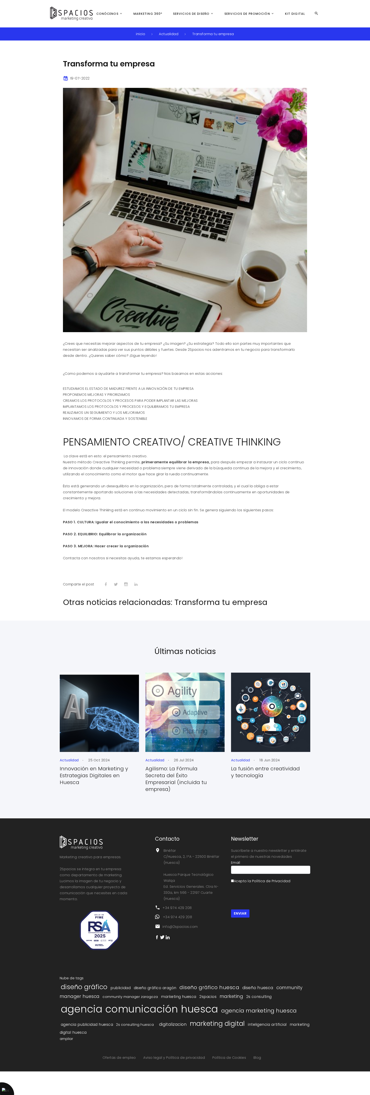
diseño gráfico (84, 987)
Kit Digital (295, 14)
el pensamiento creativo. (125, 456)
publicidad (120, 987)
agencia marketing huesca (259, 1010)
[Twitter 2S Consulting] (162, 937)
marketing (231, 996)
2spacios (207, 996)
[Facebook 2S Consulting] (157, 937)
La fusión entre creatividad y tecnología (265, 772)
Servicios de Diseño (191, 14)
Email (235, 862)
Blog (257, 1057)
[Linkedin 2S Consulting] (168, 937)
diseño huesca (257, 988)
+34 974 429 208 (177, 907)
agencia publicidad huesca (87, 1024)
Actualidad (168, 34)
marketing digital (217, 1023)
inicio (140, 34)
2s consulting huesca (135, 1024)
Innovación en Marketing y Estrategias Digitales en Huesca (94, 775)
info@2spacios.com (180, 926)
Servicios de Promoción (247, 14)
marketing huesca (178, 996)
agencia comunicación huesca (139, 1009)
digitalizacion (173, 1024)
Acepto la (262, 881)
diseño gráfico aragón (155, 987)
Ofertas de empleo (120, 1057)
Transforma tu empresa (213, 34)
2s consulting (259, 996)
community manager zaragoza (130, 996)
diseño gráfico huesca (209, 987)
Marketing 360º (148, 14)
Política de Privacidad (271, 881)
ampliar (66, 1038)
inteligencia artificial (267, 1024)
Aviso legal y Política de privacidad (174, 1057)
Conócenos (107, 14)
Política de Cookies (229, 1057)
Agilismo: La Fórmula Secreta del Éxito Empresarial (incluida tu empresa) (176, 779)
